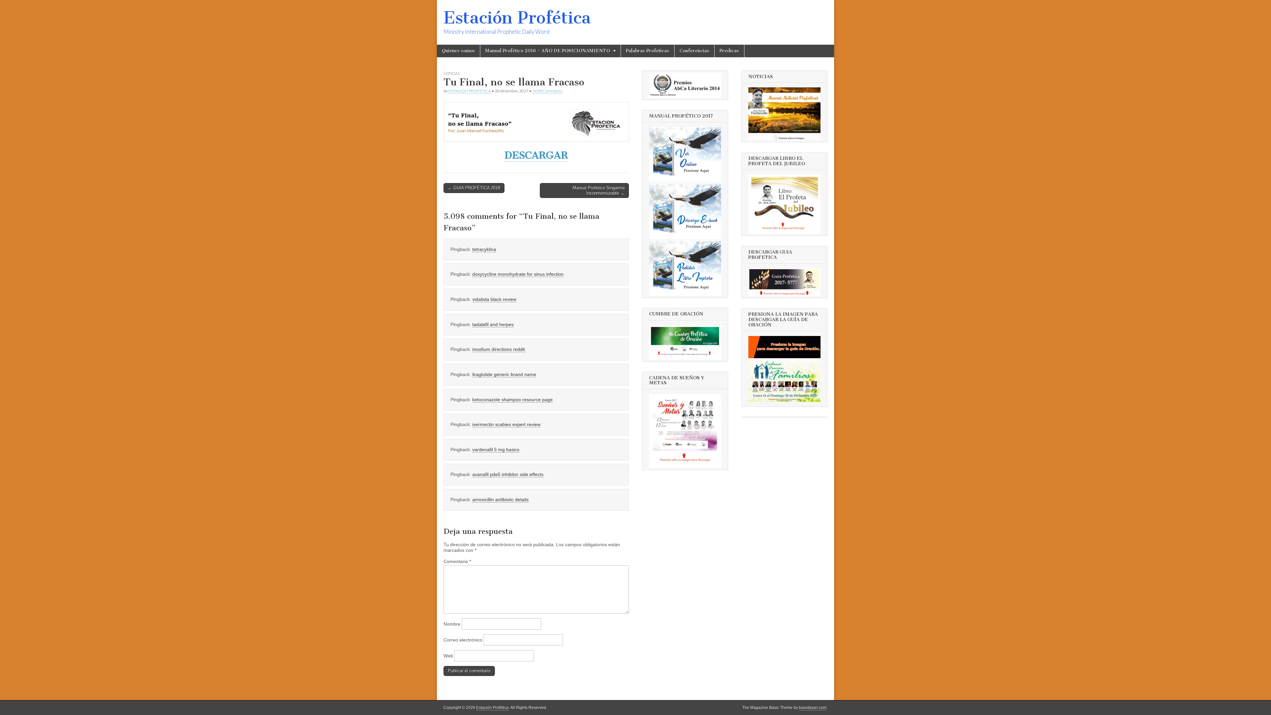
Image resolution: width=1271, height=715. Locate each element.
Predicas (729, 51)
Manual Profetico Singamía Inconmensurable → (599, 190)
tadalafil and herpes (493, 324)
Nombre (452, 624)
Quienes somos (458, 51)
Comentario (457, 561)
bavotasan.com (812, 707)
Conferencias (694, 51)
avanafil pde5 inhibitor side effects (507, 474)
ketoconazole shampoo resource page (512, 399)
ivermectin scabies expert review (506, 424)
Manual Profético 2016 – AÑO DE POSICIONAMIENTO (547, 51)
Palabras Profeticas (647, 51)
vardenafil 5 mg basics (495, 449)
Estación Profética (517, 18)
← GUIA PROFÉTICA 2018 (474, 187)
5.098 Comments (547, 90)
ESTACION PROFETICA (469, 90)
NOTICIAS (452, 73)
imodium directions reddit (498, 349)
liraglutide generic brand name (504, 374)
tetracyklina (484, 249)
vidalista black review (494, 299)
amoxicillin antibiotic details (500, 499)
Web (448, 655)
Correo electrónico (463, 640)
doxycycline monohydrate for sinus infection (518, 274)
